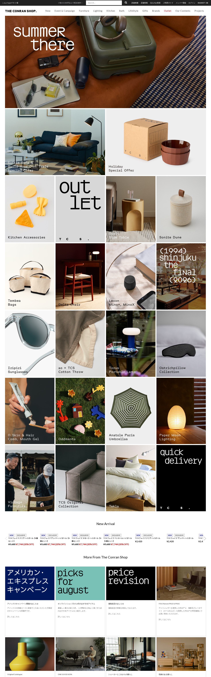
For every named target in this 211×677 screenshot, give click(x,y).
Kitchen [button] (111, 10)
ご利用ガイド (168, 3)
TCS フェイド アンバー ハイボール (180, 538)
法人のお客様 (155, 3)
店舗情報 (144, 3)
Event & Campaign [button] (65, 10)
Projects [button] (199, 10)
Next (205, 538)
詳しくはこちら (13, 616)
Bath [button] (121, 10)
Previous (6, 538)
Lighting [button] (97, 10)
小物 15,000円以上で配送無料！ (70, 3)
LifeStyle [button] (133, 10)
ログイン (191, 3)
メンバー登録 (181, 3)
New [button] (48, 10)
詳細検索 (134, 3)
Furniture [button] (84, 10)
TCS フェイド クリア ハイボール (147, 538)
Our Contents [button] (182, 10)
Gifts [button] (145, 10)
